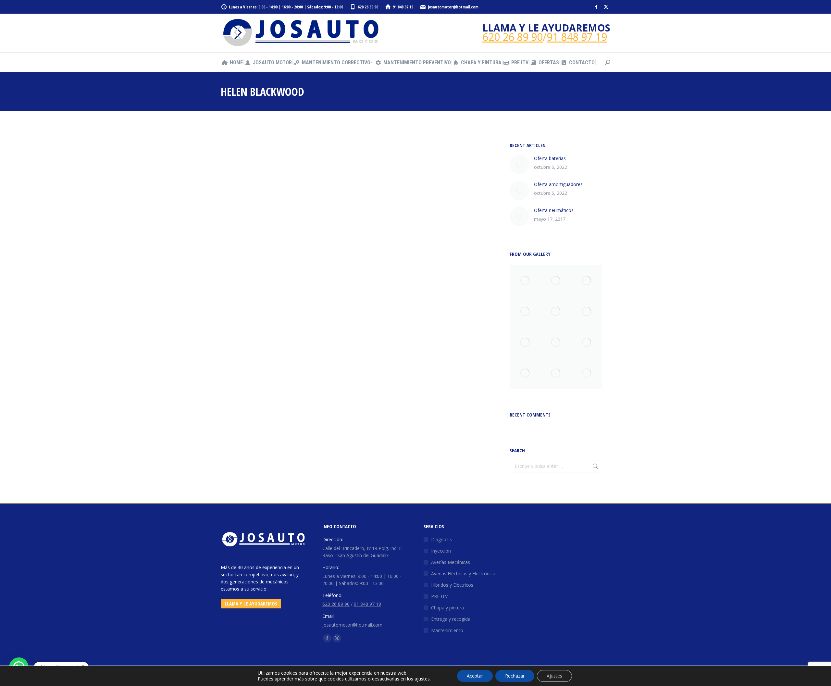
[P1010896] (555, 342)
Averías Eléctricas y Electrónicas (464, 573)
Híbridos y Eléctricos (452, 585)
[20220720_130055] (525, 342)
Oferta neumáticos (554, 210)
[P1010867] (525, 311)
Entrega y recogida (450, 619)
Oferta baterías (550, 158)
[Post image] (519, 164)
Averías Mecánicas (450, 562)
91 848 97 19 (403, 7)
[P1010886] (586, 342)
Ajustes (554, 676)
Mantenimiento (447, 630)
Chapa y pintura (447, 608)
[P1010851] (586, 311)
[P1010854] (555, 280)
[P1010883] (525, 280)
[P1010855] (555, 373)
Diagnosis (441, 539)
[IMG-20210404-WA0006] (555, 311)
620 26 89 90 (368, 7)
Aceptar (475, 676)
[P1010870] (586, 373)
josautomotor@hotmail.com (453, 7)
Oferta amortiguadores (558, 184)
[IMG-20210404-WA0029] (525, 373)
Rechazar (515, 676)
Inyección (441, 551)
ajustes (422, 679)
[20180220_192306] (586, 280)
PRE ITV (439, 596)
